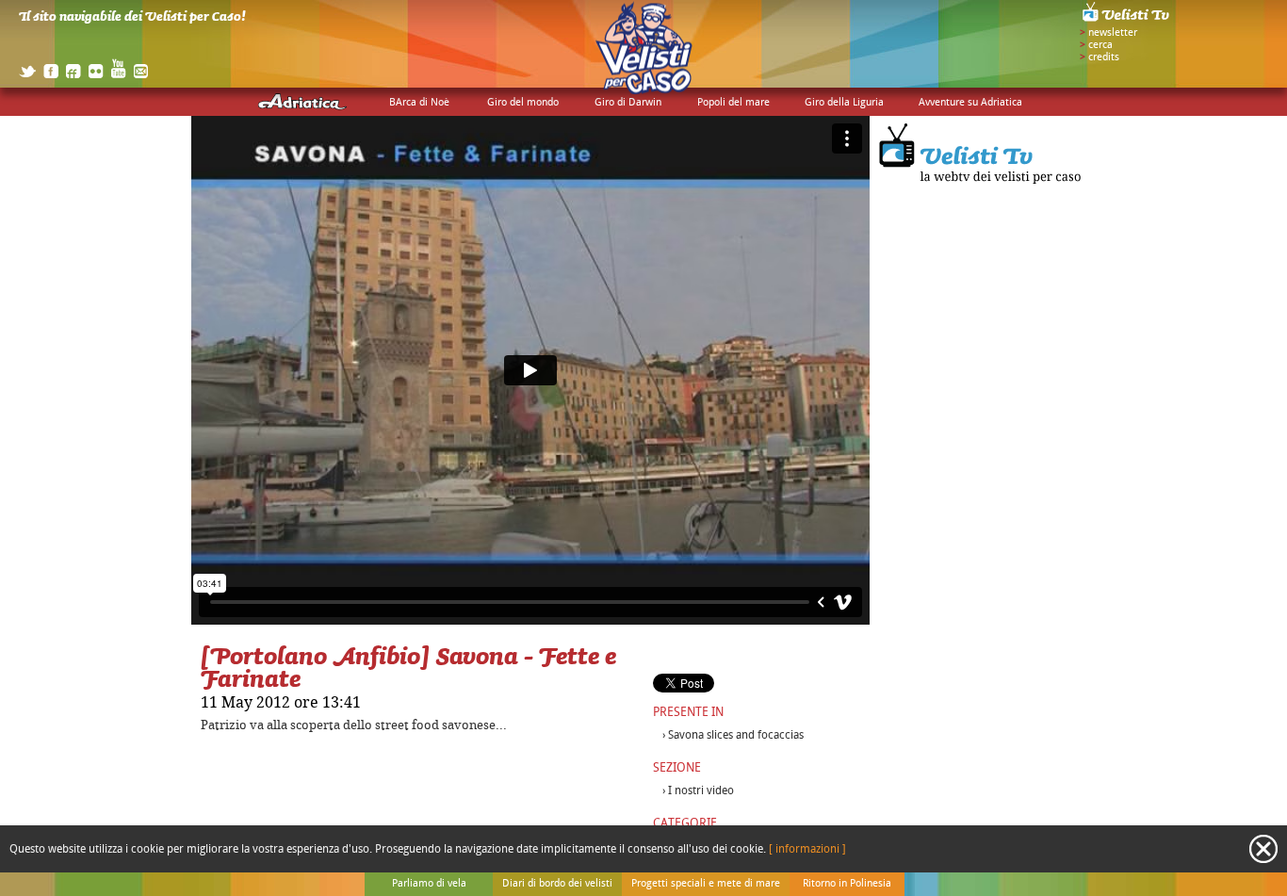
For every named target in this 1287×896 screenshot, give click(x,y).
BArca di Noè (419, 102)
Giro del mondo (523, 102)
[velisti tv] (1127, 20)
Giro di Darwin (628, 102)
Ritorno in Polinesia (847, 883)
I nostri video (701, 791)
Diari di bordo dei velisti (557, 883)
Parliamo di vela (429, 883)
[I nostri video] (982, 188)
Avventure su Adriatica (970, 102)
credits (1103, 57)
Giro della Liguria (844, 102)
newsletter (1112, 33)
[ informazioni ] (807, 849)
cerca (1100, 45)
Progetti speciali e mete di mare (705, 883)
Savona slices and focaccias (736, 735)
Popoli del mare (733, 102)
